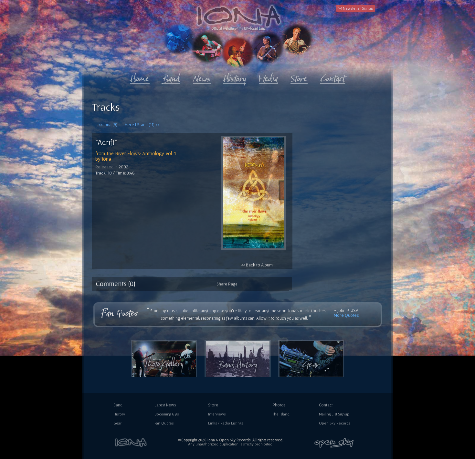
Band (117, 405)
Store (213, 405)
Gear (117, 423)
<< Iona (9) (108, 124)
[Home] (140, 77)
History (119, 414)
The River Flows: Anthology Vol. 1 (141, 153)
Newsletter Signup (357, 8)
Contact (326, 405)
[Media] (268, 77)
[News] (202, 77)
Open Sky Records (334, 423)
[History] (234, 77)
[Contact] (332, 77)
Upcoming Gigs (166, 414)
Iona (106, 159)
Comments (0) (115, 283)
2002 (123, 166)
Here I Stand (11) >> (142, 124)
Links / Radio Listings (225, 423)
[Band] (171, 77)
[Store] (299, 77)
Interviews (217, 414)
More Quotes (346, 315)
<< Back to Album (257, 264)
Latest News (165, 405)
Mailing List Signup (334, 414)
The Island (281, 414)
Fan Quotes (164, 423)
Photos (278, 405)
